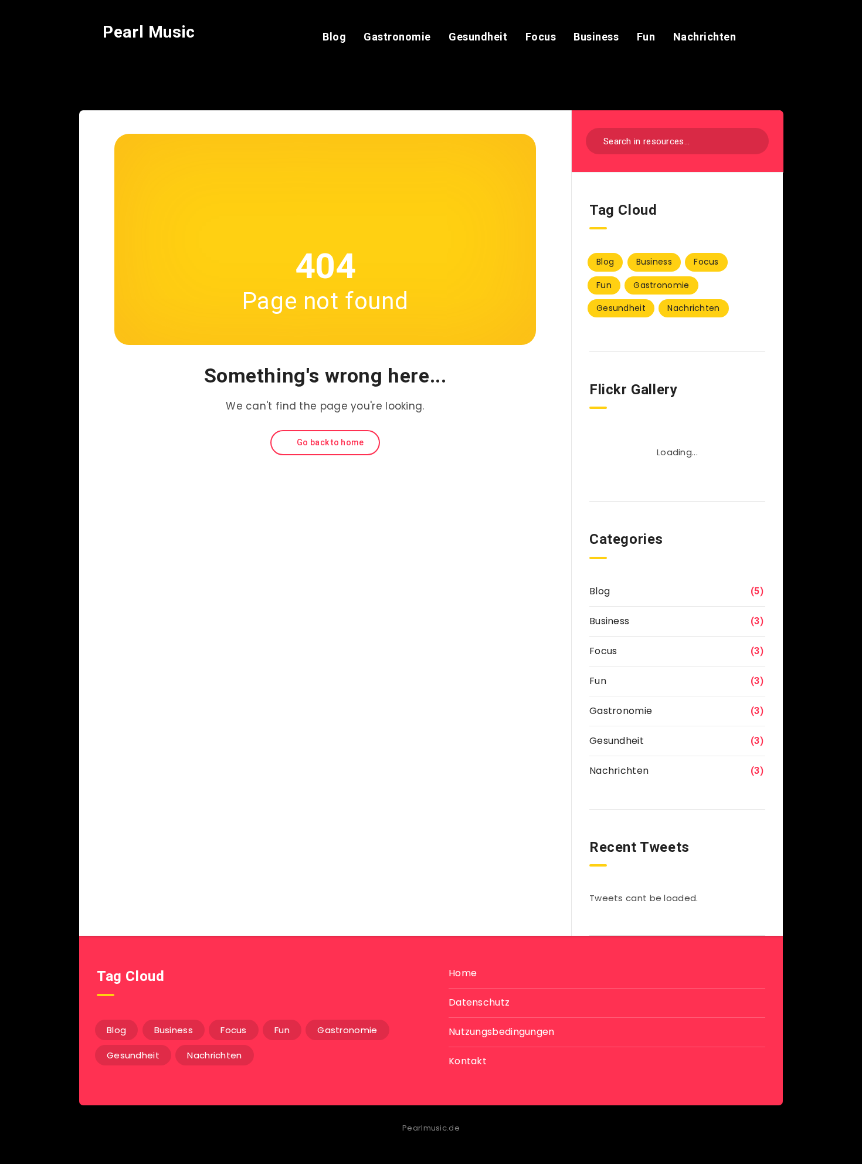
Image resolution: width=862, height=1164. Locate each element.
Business (596, 37)
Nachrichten (705, 37)
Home (463, 973)
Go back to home (329, 442)
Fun (646, 37)
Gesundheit (478, 37)
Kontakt (468, 1061)
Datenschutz (479, 1002)
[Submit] (752, 140)
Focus (540, 37)
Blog (334, 37)
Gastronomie (397, 37)
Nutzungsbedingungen (502, 1031)
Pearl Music (147, 32)
